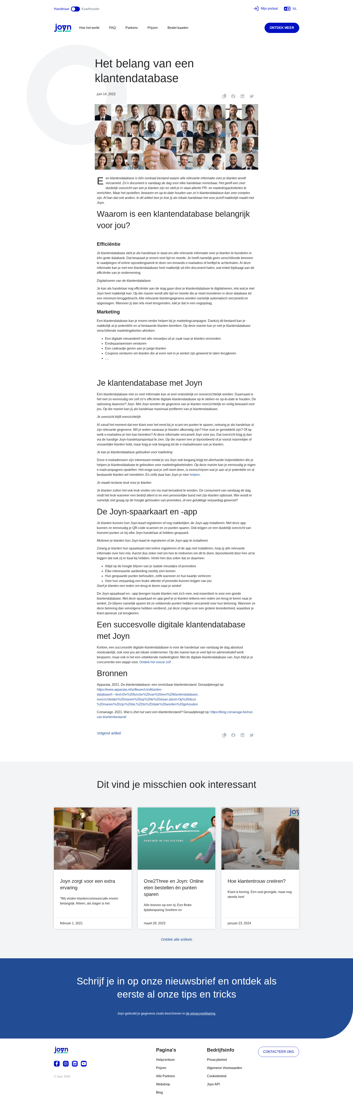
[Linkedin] (75, 1064)
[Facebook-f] (57, 1064)
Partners (131, 27)
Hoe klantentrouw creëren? (257, 881)
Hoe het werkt (89, 27)
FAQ (112, 27)
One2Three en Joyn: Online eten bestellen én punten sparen (173, 887)
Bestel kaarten (178, 27)
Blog (159, 1092)
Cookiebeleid (216, 1076)
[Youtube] (84, 1064)
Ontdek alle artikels (176, 939)
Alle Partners (165, 1076)
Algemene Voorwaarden (224, 1068)
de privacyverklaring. (201, 1013)
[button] (233, 96)
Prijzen (152, 27)
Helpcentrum (165, 1059)
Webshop (163, 1084)
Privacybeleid (217, 1059)
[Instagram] (66, 1064)
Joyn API (213, 1084)
